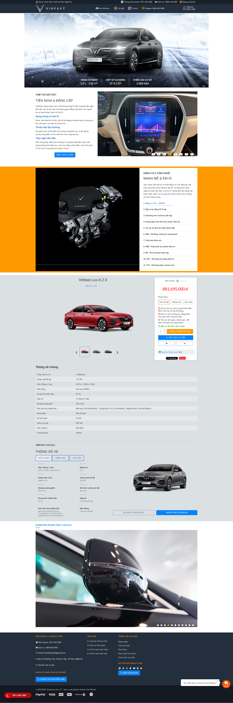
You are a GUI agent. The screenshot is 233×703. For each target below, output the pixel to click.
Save (183, 358)
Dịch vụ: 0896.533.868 (167, 2)
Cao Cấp (188, 302)
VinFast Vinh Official (88, 690)
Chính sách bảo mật (98, 653)
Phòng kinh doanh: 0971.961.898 (137, 2)
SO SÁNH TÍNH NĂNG (133, 512)
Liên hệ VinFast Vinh (98, 641)
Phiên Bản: (163, 297)
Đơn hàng (122, 649)
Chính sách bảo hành (98, 649)
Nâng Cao (176, 302)
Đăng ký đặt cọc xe (179, 331)
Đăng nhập (123, 642)
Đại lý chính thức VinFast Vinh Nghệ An (55, 2)
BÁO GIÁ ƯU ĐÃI (64, 154)
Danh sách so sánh (126, 657)
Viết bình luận (91, 286)
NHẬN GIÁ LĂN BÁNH (177, 512)
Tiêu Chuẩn (164, 302)
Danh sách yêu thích (127, 653)
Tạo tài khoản (124, 645)
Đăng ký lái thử (188, 2)
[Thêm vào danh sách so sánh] (184, 343)
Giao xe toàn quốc (97, 645)
